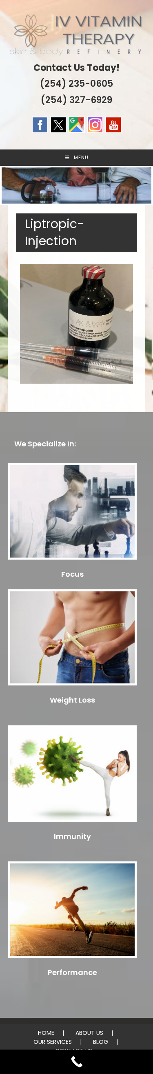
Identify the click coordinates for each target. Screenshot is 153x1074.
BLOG (100, 1042)
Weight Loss (72, 700)
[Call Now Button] (76, 1062)
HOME (46, 1033)
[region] (76, 185)
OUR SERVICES (52, 1042)
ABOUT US (89, 1033)
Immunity (72, 836)
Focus (72, 574)
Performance (72, 972)
